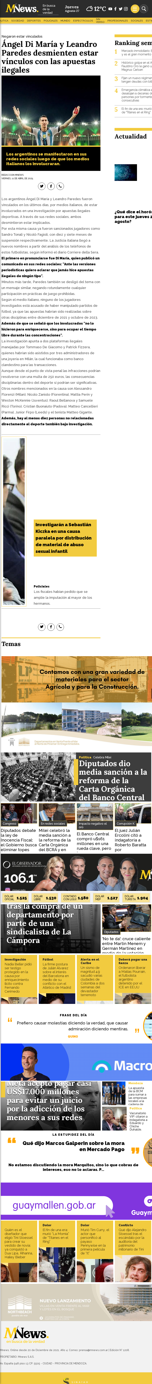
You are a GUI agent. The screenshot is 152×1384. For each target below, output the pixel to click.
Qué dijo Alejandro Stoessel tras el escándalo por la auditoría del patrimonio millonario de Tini (132, 1239)
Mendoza (135, 1083)
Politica (85, 757)
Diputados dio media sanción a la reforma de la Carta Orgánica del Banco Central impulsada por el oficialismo (113, 789)
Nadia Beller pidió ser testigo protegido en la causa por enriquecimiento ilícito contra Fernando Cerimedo (18, 977)
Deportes (34, 20)
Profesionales (118, 20)
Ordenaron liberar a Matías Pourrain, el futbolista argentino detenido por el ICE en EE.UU (132, 977)
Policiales (51, 20)
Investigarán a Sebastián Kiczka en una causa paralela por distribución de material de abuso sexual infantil (64, 538)
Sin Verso (100, 20)
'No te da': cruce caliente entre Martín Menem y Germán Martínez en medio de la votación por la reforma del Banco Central (126, 950)
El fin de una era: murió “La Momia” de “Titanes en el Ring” (56, 1235)
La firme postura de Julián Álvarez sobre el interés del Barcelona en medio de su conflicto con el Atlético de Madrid (57, 975)
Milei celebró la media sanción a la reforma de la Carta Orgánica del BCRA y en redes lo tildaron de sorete (55, 845)
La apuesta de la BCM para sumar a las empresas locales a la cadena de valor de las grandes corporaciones (138, 1101)
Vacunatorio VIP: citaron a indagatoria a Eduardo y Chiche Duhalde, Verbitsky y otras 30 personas (139, 1126)
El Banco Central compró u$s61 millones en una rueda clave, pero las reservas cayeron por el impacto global (94, 848)
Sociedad (17, 20)
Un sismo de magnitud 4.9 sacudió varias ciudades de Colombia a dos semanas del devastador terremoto (93, 981)
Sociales (137, 20)
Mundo (65, 20)
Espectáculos (83, 20)
